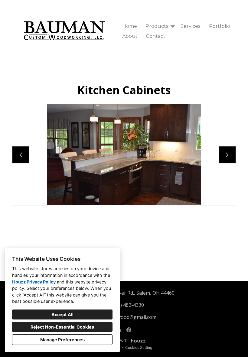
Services (190, 26)
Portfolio (219, 26)
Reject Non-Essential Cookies (62, 326)
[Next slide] (227, 154)
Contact (155, 36)
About (130, 36)
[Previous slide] (20, 154)
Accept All (62, 314)
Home (129, 26)
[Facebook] (129, 330)
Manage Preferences (62, 339)
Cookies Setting (138, 347)
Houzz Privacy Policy (34, 281)
